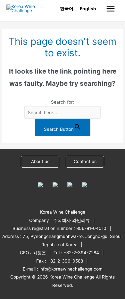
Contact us (85, 161)
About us (40, 161)
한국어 (66, 8)
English (88, 8)
